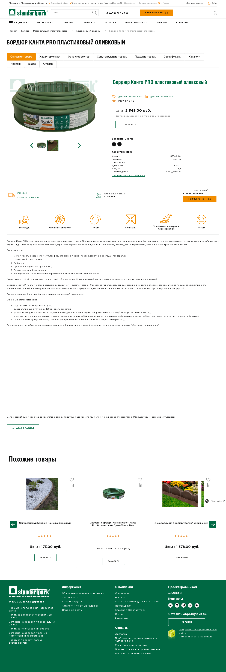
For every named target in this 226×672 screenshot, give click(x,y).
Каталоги (110, 22)
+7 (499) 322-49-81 (117, 13)
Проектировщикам (182, 587)
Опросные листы (72, 610)
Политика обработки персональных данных (30, 616)
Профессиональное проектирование (137, 649)
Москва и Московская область (28, 3)
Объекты (68, 22)
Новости (120, 598)
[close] (224, 501)
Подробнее (129, 3)
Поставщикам (123, 606)
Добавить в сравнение (161, 97)
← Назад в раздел (23, 428)
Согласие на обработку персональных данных (32, 623)
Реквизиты (121, 618)
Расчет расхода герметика (131, 645)
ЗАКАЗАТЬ (130, 124)
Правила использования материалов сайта (31, 609)
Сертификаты (70, 598)
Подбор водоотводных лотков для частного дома (136, 639)
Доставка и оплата (195, 3)
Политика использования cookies (29, 629)
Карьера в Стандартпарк (130, 610)
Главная (13, 31)
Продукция (20, 23)
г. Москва (165, 3)
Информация (71, 587)
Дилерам (162, 22)
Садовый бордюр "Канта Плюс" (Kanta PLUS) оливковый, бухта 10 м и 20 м (113, 524)
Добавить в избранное (130, 97)
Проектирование (135, 23)
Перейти (187, 622)
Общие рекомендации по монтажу (83, 593)
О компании (44, 23)
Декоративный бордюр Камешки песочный (45, 523)
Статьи (119, 614)
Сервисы (88, 23)
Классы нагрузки (72, 602)
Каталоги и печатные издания (80, 606)
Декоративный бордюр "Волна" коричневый (181, 523)
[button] (28, 497)
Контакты (182, 22)
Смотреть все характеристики (128, 176)
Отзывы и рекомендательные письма (137, 602)
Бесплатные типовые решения (133, 654)
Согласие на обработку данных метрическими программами (28, 634)
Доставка (121, 634)
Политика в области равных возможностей (25, 641)
